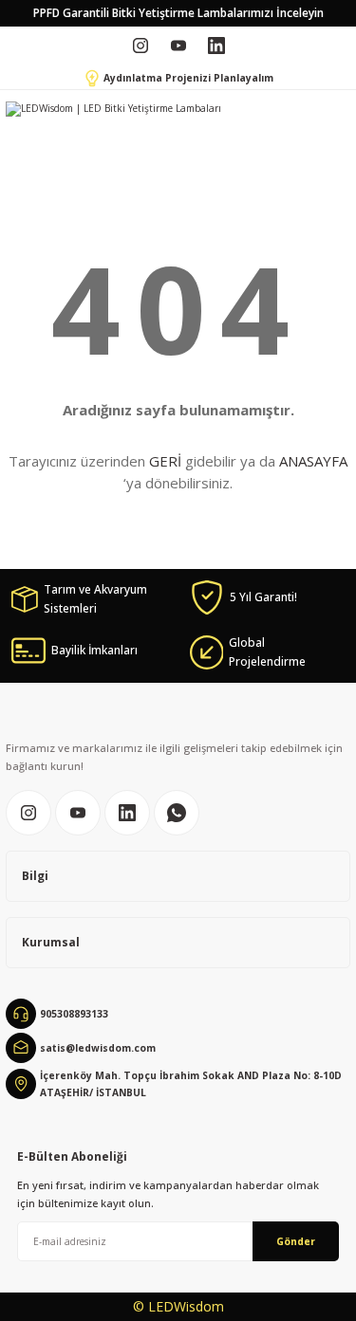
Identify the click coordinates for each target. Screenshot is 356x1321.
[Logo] (113, 109)
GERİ (165, 460)
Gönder (295, 1241)
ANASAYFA (313, 460)
